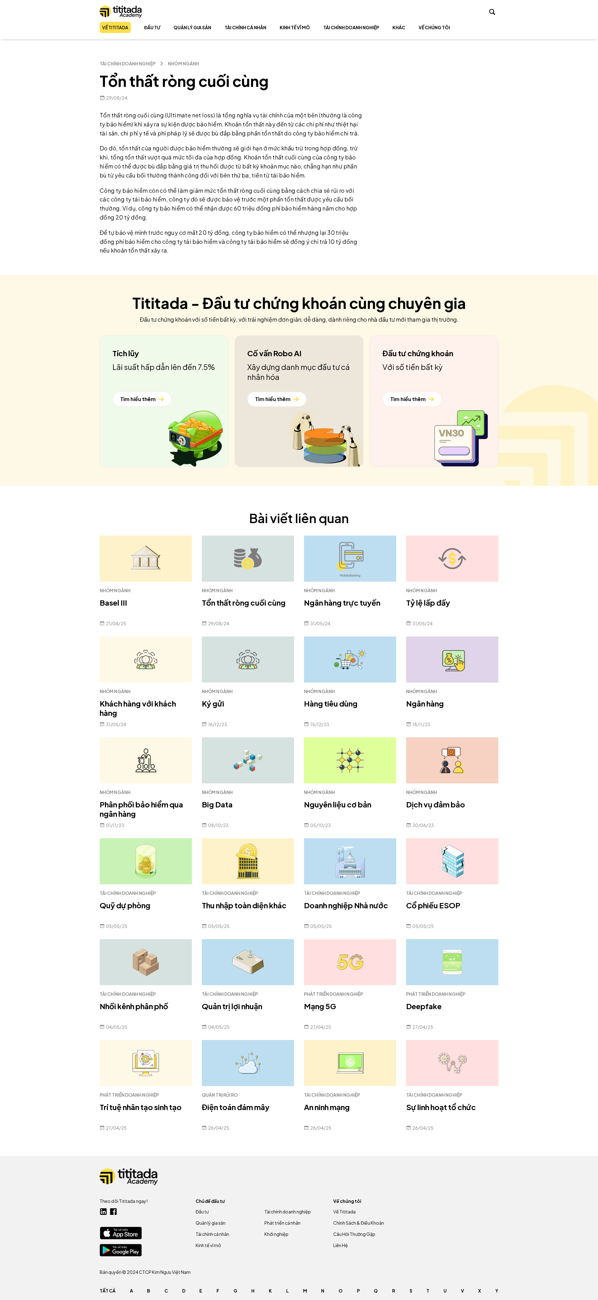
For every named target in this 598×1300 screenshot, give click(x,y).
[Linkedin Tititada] (103, 1211)
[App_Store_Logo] (121, 1233)
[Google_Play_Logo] (121, 1250)
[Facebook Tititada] (113, 1211)
